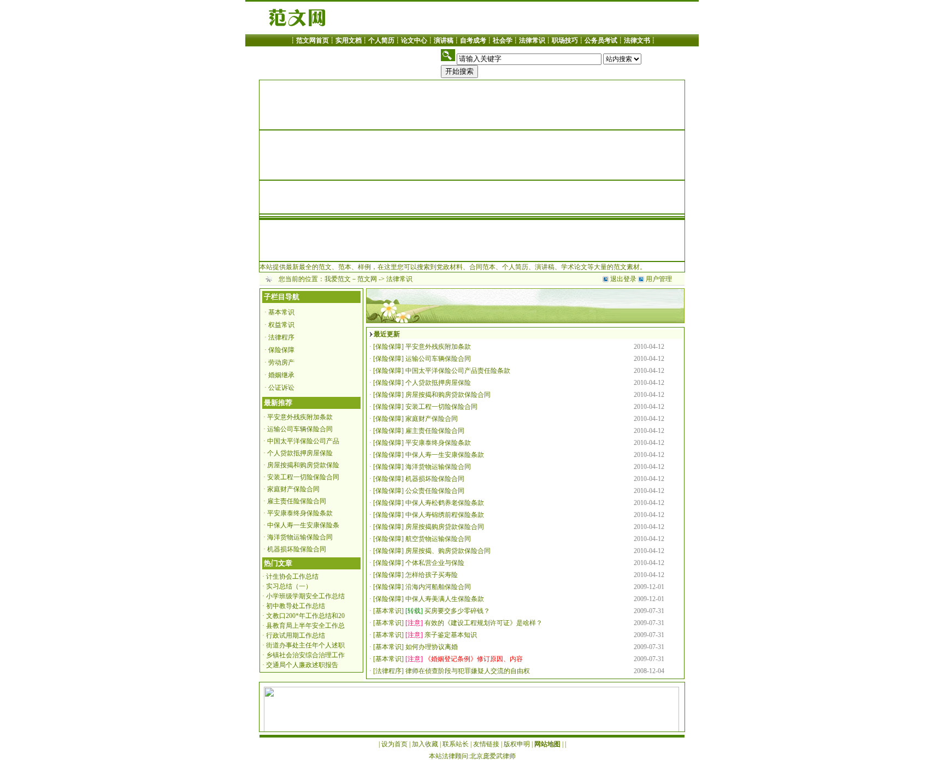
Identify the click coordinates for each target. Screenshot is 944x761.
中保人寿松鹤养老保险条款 (444, 503)
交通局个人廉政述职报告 (302, 665)
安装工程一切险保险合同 (303, 477)
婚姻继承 (281, 375)
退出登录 (623, 279)
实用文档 (348, 40)
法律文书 (637, 40)
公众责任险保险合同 (434, 491)
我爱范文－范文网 (350, 279)
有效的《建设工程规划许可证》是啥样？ (483, 623)
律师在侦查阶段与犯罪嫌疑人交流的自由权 (467, 671)
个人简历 (381, 40)
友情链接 (486, 744)
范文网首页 (312, 40)
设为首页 (394, 744)
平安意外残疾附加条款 (300, 417)
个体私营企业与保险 (434, 563)
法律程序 (281, 337)
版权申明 (517, 744)
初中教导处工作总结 (295, 606)
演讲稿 (443, 40)
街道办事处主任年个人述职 (305, 645)
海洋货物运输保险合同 (300, 537)
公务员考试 (601, 40)
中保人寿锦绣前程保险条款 (444, 515)
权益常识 (281, 325)
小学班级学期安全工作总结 (305, 596)
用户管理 (659, 279)
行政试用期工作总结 (295, 635)
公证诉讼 (281, 387)
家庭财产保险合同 (293, 489)
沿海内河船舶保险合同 (438, 587)
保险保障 (281, 350)
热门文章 (278, 563)
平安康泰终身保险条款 (300, 513)
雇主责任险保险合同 (296, 501)
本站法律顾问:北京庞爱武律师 (472, 756)
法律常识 (532, 40)
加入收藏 (425, 744)
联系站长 (455, 744)
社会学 (502, 40)
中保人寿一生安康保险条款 (444, 455)
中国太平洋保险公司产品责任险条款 (457, 370)
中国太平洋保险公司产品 (303, 441)
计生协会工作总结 (292, 576)
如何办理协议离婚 (431, 647)
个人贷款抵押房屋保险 (300, 453)
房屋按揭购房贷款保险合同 (444, 527)
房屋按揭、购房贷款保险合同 (448, 551)
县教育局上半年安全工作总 (305, 625)
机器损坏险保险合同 (296, 549)
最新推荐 (278, 403)
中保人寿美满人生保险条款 (444, 599)
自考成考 (473, 40)
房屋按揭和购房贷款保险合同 (448, 395)
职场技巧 (565, 40)
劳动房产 (281, 362)
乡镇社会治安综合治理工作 (305, 655)
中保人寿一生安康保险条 (303, 525)
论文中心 (414, 40)
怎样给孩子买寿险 (431, 575)
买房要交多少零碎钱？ (457, 611)
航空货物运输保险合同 (438, 539)
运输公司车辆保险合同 (300, 429)
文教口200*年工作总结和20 (305, 616)
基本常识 (281, 312)
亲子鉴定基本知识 (450, 635)
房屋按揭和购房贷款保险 (303, 465)
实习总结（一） (289, 586)
